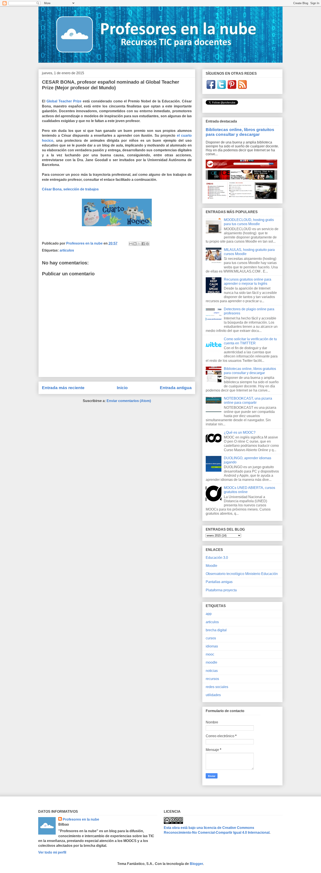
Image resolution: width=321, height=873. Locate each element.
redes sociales (217, 687)
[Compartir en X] (139, 244)
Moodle (211, 566)
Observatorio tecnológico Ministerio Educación (242, 574)
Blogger (196, 864)
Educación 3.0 (217, 557)
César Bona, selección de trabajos (70, 189)
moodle (211, 662)
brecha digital (216, 630)
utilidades (213, 695)
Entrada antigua (176, 387)
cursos (211, 638)
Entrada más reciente (63, 387)
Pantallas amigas (219, 582)
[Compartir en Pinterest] (147, 244)
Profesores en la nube (81, 819)
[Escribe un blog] (135, 244)
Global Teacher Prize (64, 101)
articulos (67, 250)
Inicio (122, 387)
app (209, 614)
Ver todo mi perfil (52, 852)
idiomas (212, 646)
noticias (212, 671)
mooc (210, 654)
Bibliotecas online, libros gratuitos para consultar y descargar (240, 132)
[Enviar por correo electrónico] (131, 244)
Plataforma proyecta (221, 590)
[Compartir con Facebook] (143, 244)
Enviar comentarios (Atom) (129, 401)
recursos (212, 679)
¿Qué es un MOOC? (239, 432)
